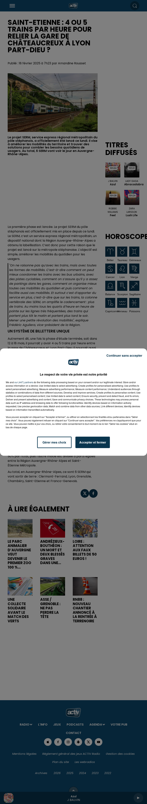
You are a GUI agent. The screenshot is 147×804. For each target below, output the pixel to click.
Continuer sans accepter (124, 355)
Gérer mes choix (54, 442)
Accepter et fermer (92, 442)
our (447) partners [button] (23, 382)
